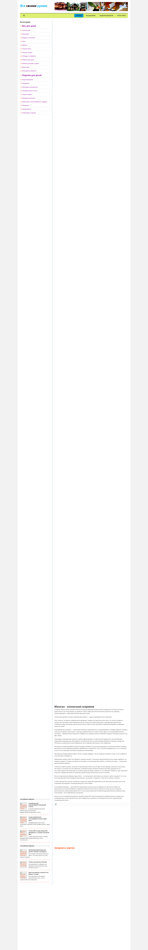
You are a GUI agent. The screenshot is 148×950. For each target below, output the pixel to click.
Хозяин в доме (27, 94)
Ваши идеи (25, 67)
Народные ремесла (28, 98)
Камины (24, 45)
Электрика (25, 34)
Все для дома (90, 15)
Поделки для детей (106, 15)
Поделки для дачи (28, 60)
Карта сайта (121, 15)
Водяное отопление (28, 37)
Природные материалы (30, 87)
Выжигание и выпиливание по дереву (34, 102)
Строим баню (26, 49)
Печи (23, 41)
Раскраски (25, 105)
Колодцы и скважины (29, 56)
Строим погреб (27, 52)
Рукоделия (25, 83)
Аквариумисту (26, 109)
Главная (79, 15)
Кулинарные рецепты (29, 71)
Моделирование (27, 79)
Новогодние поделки (29, 113)
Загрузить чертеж (64, 847)
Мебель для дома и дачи (30, 63)
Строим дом (26, 30)
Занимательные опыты (29, 90)
